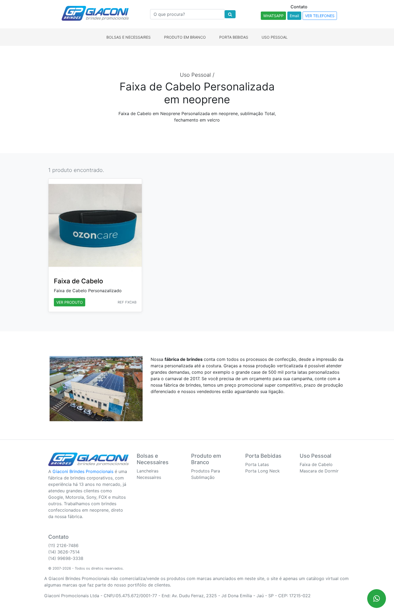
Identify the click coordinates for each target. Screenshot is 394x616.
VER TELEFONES (319, 15)
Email (294, 15)
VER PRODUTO (69, 302)
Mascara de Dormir (319, 471)
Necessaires (149, 477)
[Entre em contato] (376, 598)
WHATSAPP (273, 15)
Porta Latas (257, 464)
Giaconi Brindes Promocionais (83, 471)
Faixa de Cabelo (316, 464)
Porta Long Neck (262, 471)
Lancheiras (147, 471)
